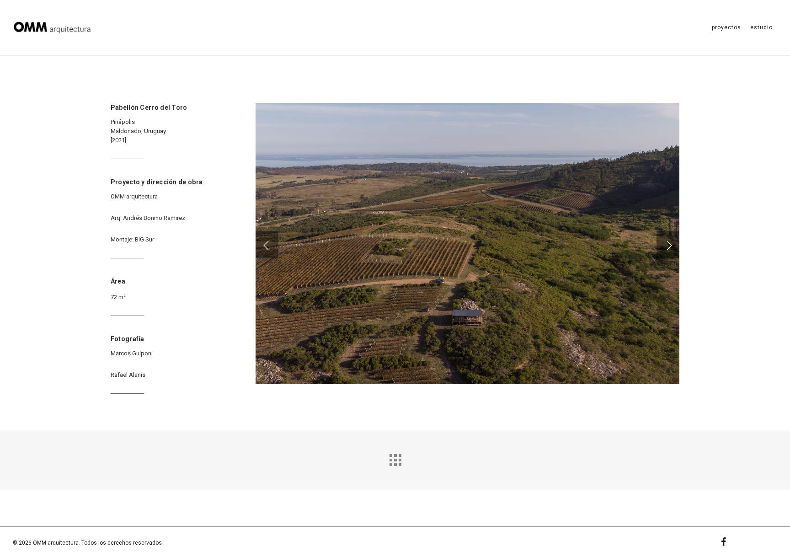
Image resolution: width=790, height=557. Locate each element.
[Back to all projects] (395, 458)
